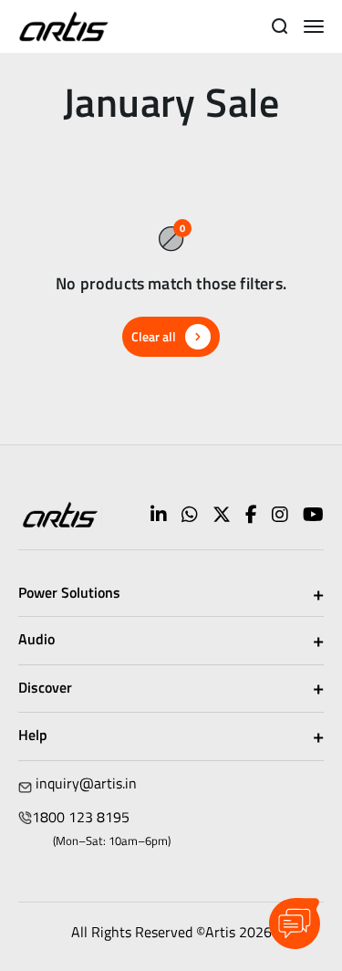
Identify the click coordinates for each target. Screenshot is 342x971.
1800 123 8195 (81, 817)
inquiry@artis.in (86, 783)
